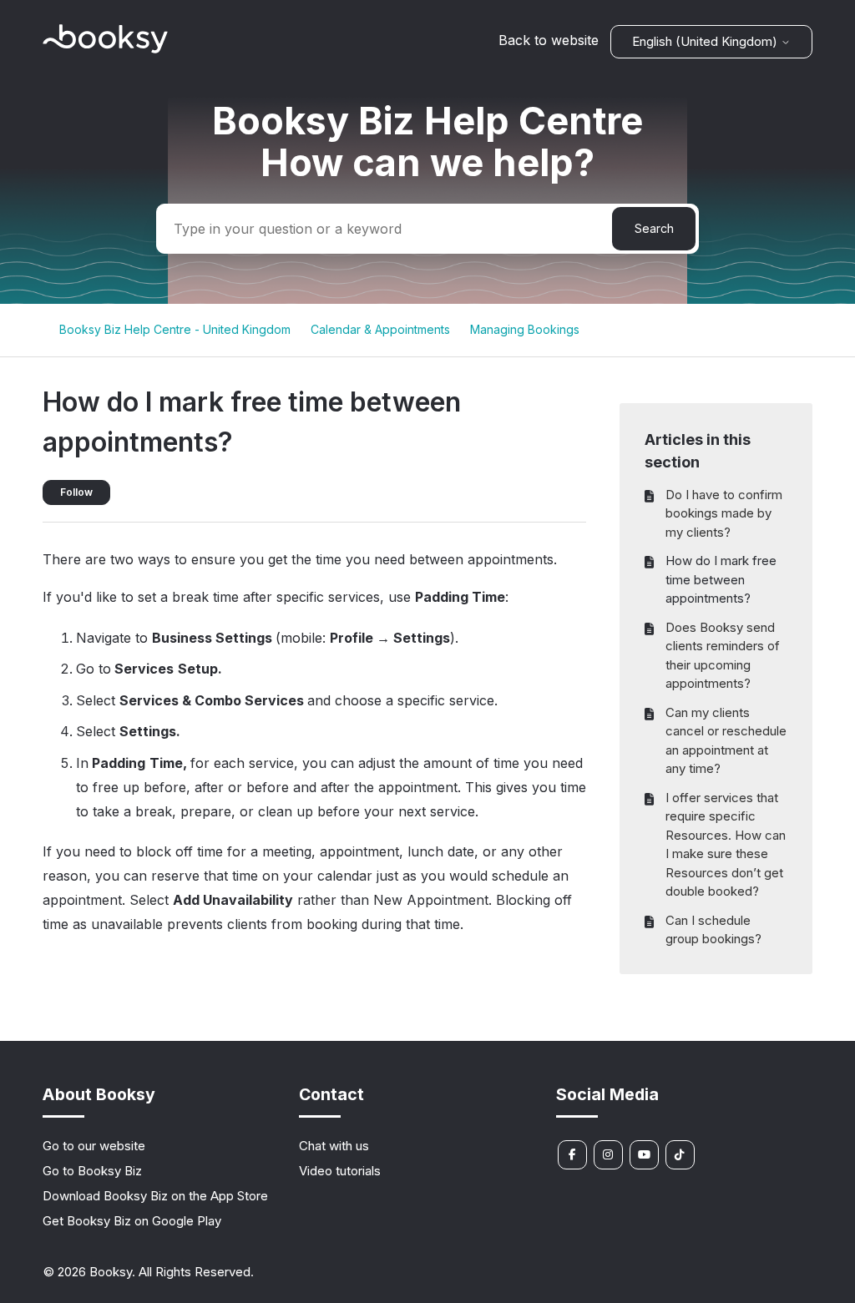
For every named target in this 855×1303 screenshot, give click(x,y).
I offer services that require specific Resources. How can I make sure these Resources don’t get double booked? (725, 845)
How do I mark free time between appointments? (721, 579)
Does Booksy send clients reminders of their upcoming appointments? (722, 655)
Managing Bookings (524, 329)
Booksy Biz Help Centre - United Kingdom (175, 329)
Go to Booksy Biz (92, 1171)
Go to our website (94, 1146)
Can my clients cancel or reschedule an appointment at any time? (726, 741)
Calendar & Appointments (380, 329)
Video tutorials (340, 1171)
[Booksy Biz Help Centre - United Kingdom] (105, 49)
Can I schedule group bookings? (713, 929)
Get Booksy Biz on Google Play (132, 1221)
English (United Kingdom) (706, 41)
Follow (76, 492)
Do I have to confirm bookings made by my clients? (723, 513)
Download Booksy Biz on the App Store (155, 1196)
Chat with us (334, 1146)
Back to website (548, 40)
